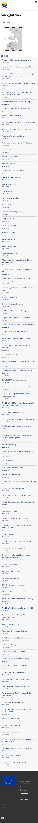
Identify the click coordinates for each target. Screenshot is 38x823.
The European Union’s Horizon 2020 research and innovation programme (26, 781)
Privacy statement (24, 799)
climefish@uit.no (24, 793)
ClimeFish (3, 807)
